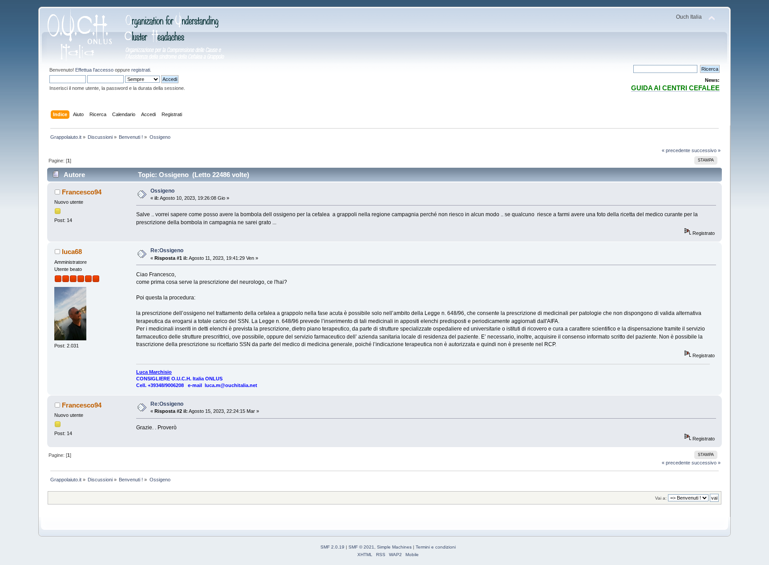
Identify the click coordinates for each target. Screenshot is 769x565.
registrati (140, 70)
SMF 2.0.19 (332, 547)
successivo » (706, 150)
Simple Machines (394, 547)
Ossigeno (162, 191)
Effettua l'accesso (94, 70)
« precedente (676, 150)
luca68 (72, 251)
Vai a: (661, 498)
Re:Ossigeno (166, 250)
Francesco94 (81, 192)
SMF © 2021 (361, 547)
